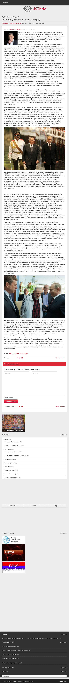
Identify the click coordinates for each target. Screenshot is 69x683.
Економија (7, 466)
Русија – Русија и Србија (13, 445)
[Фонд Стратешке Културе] (13, 537)
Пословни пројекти (9, 459)
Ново (34, 505)
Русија (6, 439)
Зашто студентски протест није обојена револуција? (16, 650)
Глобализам (7, 449)
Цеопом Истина (12, 681)
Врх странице (60, 358)
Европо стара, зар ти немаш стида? (12, 663)
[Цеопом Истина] (34, 6)
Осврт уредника (8, 463)
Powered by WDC (62, 681)
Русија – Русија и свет (12, 442)
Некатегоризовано (9, 470)
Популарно (13, 505)
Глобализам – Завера (12, 452)
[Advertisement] (13, 492)
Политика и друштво (15, 23)
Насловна (5, 23)
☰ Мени (5, 2)
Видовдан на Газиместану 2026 (10, 658)
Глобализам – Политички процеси (16, 455)
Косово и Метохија (9, 474)
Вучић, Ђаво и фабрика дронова (11, 646)
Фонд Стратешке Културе (18, 353)
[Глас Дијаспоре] (13, 562)
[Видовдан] (13, 545)
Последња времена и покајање (10, 654)
